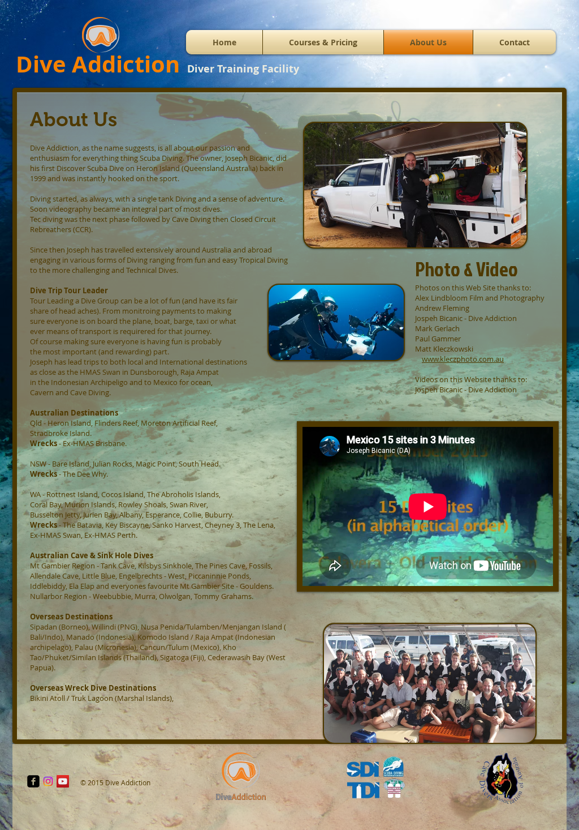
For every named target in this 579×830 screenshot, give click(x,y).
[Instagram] (48, 781)
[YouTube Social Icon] (63, 781)
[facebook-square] (33, 781)
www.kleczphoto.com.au (463, 359)
